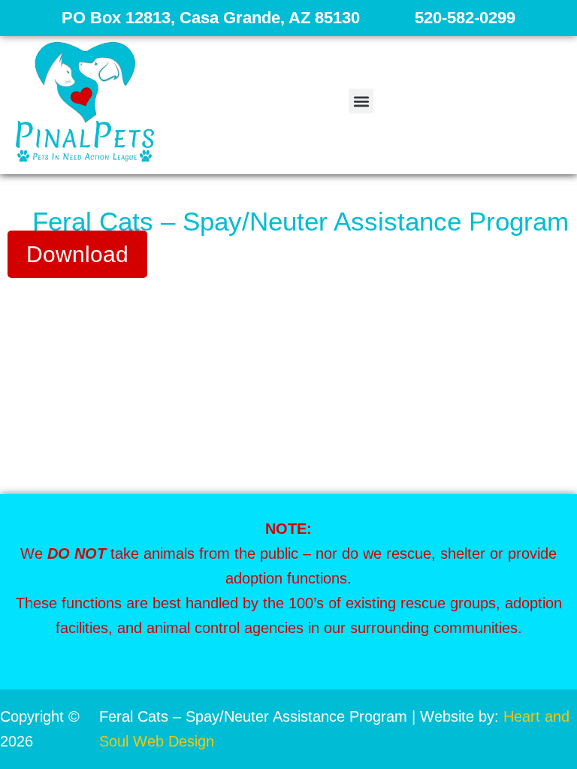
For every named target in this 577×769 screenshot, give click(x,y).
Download (77, 254)
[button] (361, 101)
